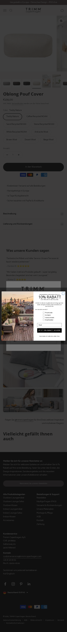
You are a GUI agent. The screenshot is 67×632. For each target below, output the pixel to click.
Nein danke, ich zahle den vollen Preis (49, 336)
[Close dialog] (63, 293)
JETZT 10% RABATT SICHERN (49, 330)
